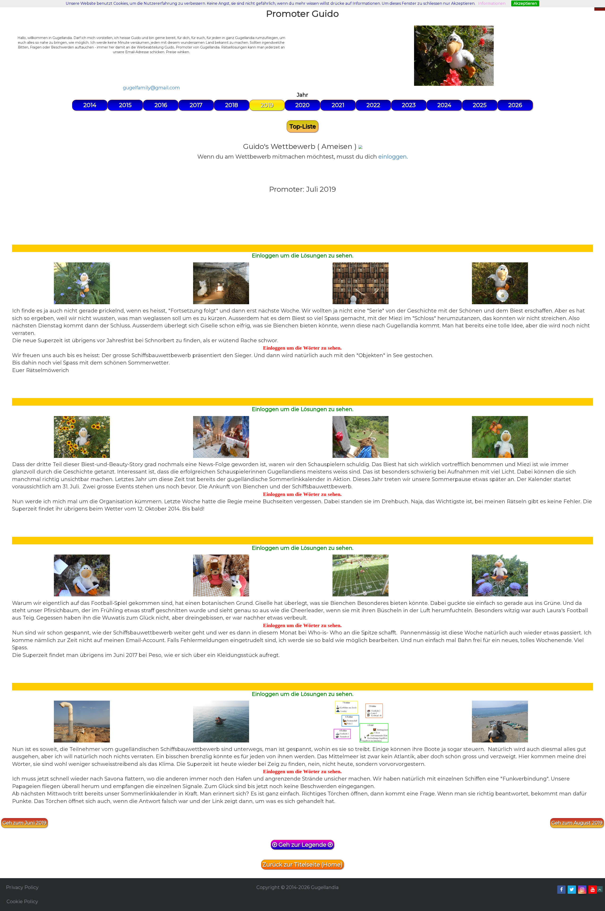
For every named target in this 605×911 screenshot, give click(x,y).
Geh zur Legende (302, 844)
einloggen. (393, 156)
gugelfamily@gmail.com (151, 88)
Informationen (492, 3)
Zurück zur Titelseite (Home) (302, 864)
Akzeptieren (525, 3)
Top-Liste (302, 126)
